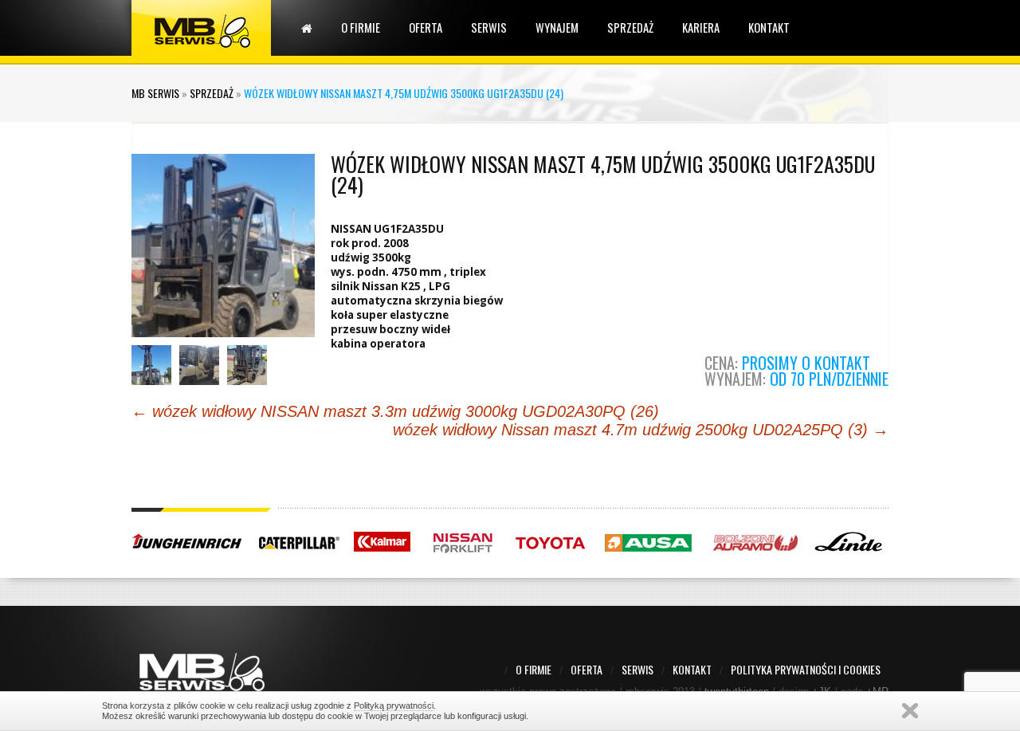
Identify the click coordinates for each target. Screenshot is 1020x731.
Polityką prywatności (394, 705)
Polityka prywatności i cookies (806, 669)
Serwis (489, 27)
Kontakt (769, 27)
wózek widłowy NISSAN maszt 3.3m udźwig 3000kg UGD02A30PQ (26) (395, 411)
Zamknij (910, 710)
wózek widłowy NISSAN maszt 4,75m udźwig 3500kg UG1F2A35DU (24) (603, 174)
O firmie (360, 27)
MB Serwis (155, 92)
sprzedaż (630, 27)
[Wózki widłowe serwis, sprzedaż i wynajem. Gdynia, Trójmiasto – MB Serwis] (201, 27)
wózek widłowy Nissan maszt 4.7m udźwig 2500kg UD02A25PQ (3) (641, 429)
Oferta (425, 27)
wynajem (557, 27)
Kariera (701, 27)
